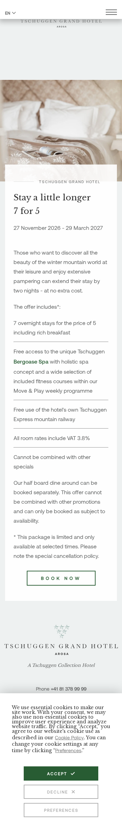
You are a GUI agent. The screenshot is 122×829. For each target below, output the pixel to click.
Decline (57, 791)
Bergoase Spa (31, 361)
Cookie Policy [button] (69, 737)
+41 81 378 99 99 (68, 689)
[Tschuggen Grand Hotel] (61, 19)
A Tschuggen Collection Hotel (61, 665)
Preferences (61, 810)
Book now (61, 578)
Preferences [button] (68, 750)
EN (7, 12)
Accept (57, 773)
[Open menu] (111, 13)
